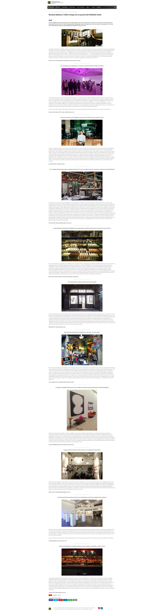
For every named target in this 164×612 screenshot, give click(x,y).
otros (53, 11)
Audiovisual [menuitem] (72, 7)
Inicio (50, 11)
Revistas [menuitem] (58, 7)
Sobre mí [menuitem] (99, 7)
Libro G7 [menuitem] (88, 7)
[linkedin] (102, 608)
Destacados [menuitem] (51, 7)
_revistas (55, 595)
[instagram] (99, 608)
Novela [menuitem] (93, 7)
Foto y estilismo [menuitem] (80, 7)
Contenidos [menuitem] (65, 7)
